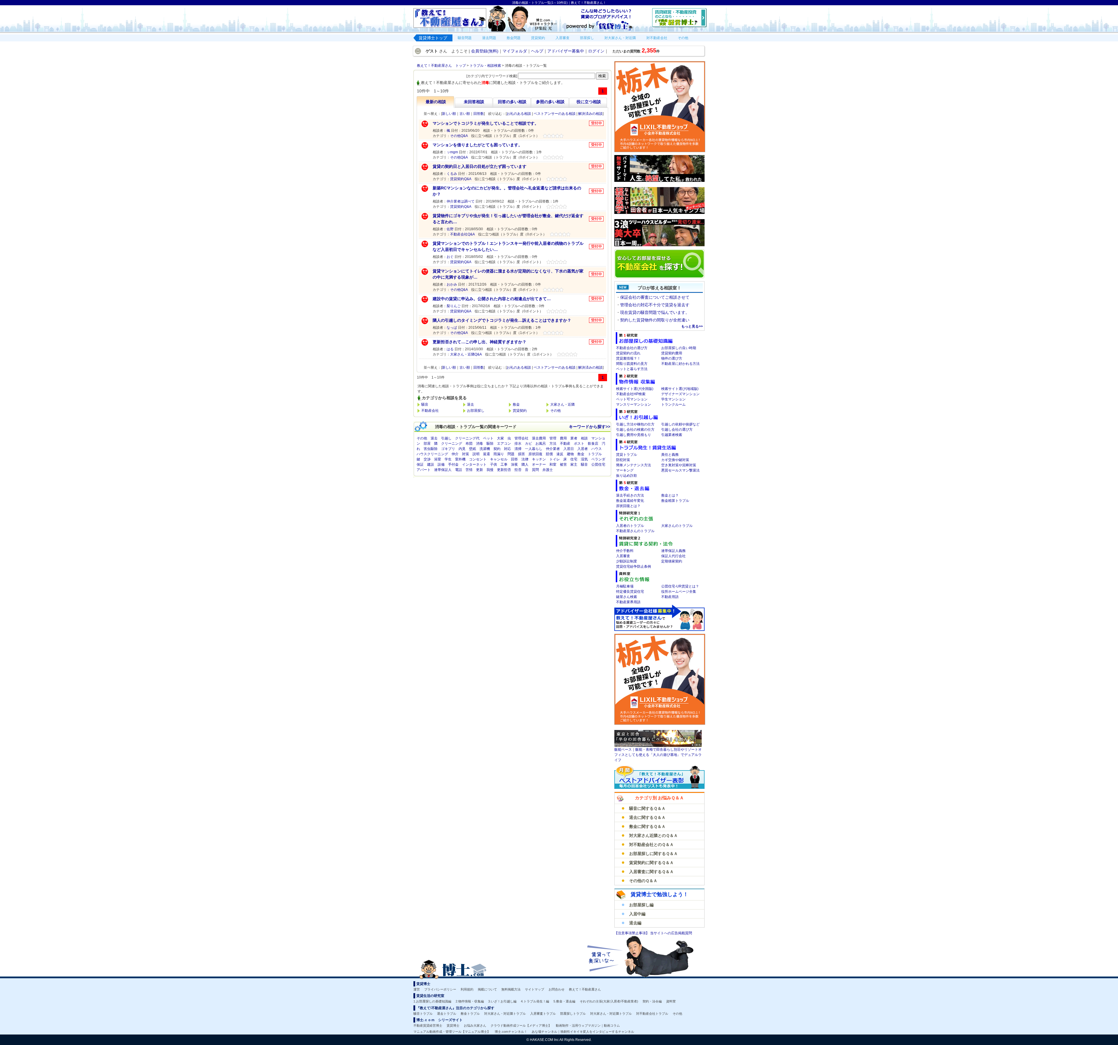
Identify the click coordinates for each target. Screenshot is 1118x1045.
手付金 (453, 464)
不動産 (565, 443)
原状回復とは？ (628, 506)
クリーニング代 (467, 438)
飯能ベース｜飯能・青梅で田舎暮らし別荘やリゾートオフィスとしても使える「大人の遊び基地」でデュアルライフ (658, 754)
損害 (521, 454)
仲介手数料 (625, 551)
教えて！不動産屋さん (585, 989)
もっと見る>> (692, 326)
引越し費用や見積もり (633, 435)
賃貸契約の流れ (628, 353)
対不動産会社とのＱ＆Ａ (651, 844)
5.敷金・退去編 (564, 1001)
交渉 (427, 459)
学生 (448, 459)
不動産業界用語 (628, 602)
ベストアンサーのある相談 (555, 114)
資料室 (671, 1001)
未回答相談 (474, 101)
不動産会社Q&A (462, 234)
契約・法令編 (652, 1001)
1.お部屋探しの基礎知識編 (432, 1001)
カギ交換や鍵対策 (675, 460)
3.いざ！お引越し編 (502, 1001)
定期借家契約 (671, 561)
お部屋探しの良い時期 (678, 348)
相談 (584, 438)
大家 (500, 438)
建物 (570, 454)
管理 (552, 438)
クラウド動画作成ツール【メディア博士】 (521, 1025)
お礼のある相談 (519, 114)
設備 (441, 464)
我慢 (490, 470)
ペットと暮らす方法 (632, 369)
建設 (430, 464)
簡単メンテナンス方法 (633, 465)
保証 (420, 464)
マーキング (625, 470)
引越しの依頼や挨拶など (680, 424)
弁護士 (547, 470)
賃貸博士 (453, 1025)
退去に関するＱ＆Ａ (647, 817)
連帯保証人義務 (673, 551)
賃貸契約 (520, 411)
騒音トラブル (423, 1013)
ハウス (596, 449)
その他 (555, 411)
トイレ (554, 459)
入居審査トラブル (543, 1013)
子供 (493, 464)
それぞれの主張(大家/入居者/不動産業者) (609, 1001)
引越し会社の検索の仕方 (635, 430)
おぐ (450, 257)
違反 (559, 454)
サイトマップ (534, 989)
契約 (496, 449)
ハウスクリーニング (432, 454)
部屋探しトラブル (573, 1013)
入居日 (568, 449)
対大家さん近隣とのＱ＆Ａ (653, 835)
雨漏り (498, 454)
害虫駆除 (431, 449)
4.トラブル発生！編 (535, 1001)
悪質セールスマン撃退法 (680, 470)
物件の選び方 (671, 358)
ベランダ (598, 459)
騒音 (424, 404)
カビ (528, 443)
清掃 (517, 449)
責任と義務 (670, 455)
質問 (535, 470)
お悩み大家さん (475, 1025)
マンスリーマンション (633, 404)
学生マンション (673, 399)
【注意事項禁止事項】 (632, 933)
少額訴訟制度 (626, 561)
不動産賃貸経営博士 (427, 1025)
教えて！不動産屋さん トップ (441, 66)
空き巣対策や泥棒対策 (678, 465)
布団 (469, 443)
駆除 (490, 443)
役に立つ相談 (588, 101)
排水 (517, 443)
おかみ (452, 284)
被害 (563, 464)
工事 (503, 464)
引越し (446, 438)
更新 (479, 470)
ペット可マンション (632, 399)
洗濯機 (485, 449)
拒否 (517, 470)
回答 (514, 459)
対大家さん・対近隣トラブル (505, 1013)
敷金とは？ (670, 495)
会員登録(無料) (484, 51)
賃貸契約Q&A (460, 179)
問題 (510, 454)
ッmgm (452, 152)
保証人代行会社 (673, 556)
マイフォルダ (515, 51)
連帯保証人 (443, 470)
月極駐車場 (625, 586)
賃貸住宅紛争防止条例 (633, 566)
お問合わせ (557, 989)
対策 (465, 454)
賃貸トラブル (626, 455)
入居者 (582, 449)
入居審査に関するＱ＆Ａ (651, 871)
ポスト (579, 443)
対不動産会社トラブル (652, 1013)
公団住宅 (598, 464)
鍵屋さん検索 (626, 597)
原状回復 (535, 454)
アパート (424, 470)
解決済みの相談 (590, 114)
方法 (552, 443)
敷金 (516, 404)
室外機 (460, 459)
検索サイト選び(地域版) (679, 389)
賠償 (549, 454)
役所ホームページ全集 (678, 592)
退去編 (635, 923)
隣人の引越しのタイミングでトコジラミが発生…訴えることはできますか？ (502, 320)
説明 (476, 454)
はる (450, 349)
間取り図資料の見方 (632, 364)
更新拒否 (504, 470)
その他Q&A (459, 136)
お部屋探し (475, 411)
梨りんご (454, 306)
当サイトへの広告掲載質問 (671, 933)
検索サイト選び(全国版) (634, 389)
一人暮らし (533, 449)
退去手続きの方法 (630, 495)
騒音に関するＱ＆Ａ (647, 808)
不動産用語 (670, 597)
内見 (462, 449)
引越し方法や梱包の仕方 (635, 424)
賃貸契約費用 (671, 353)
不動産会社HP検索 (630, 394)
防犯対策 (623, 460)
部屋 (427, 443)
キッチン (539, 459)
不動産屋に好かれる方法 (680, 364)
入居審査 (623, 556)
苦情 (469, 470)
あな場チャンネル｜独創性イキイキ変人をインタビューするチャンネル (583, 1031)
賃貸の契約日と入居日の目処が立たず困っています (479, 166)
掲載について (487, 989)
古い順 (464, 114)
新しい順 (449, 114)
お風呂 (540, 443)
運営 (416, 989)
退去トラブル (446, 1013)
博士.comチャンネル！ (511, 1031)
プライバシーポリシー (440, 989)
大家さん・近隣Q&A (466, 354)
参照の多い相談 (550, 101)
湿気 (584, 459)
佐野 (450, 229)
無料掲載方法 (511, 989)
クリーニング (451, 443)
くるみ (452, 174)
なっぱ (452, 328)
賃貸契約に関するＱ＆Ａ (651, 862)
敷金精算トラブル (675, 501)
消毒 (479, 443)
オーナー (539, 464)
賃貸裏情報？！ (628, 358)
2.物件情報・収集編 (470, 1001)
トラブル (595, 454)
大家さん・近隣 (562, 404)
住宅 (573, 459)
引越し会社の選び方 (677, 430)
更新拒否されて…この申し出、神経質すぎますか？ (479, 341)
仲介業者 (553, 449)
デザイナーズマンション (680, 394)
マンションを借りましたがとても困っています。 (477, 144)
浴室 (437, 459)
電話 (458, 470)
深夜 (514, 464)
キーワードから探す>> (589, 426)
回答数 (478, 114)
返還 (486, 454)
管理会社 (521, 438)
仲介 (455, 454)
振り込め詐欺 (626, 476)
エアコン (504, 443)
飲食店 (593, 443)
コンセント (478, 459)
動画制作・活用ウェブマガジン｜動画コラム (588, 1025)
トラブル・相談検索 (485, 66)
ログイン (596, 51)
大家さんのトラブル (677, 526)
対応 (507, 449)
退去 (470, 404)
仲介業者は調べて (461, 201)
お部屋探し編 (641, 904)
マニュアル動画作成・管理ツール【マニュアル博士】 (451, 1031)
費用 (563, 438)
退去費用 (539, 438)
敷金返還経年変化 (630, 501)
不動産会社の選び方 (632, 348)
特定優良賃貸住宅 (630, 592)
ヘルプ (537, 51)
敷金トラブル (470, 1013)
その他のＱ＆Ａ (643, 880)
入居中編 (637, 914)
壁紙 (472, 449)
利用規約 (467, 989)
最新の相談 (436, 101)
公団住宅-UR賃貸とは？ (680, 586)
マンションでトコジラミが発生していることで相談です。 (486, 123)
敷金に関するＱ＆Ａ (647, 826)
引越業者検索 (671, 435)
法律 (524, 459)
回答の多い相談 (512, 101)
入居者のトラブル (630, 526)
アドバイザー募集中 (565, 51)
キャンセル (498, 459)
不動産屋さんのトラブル (635, 531)
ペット (488, 438)
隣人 (524, 464)
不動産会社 (430, 411)
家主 (573, 464)
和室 (552, 464)
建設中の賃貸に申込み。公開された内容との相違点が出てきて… (492, 298)
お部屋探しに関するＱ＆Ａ (653, 853)
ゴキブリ (448, 449)
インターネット (474, 464)
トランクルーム (673, 404)
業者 (573, 438)
